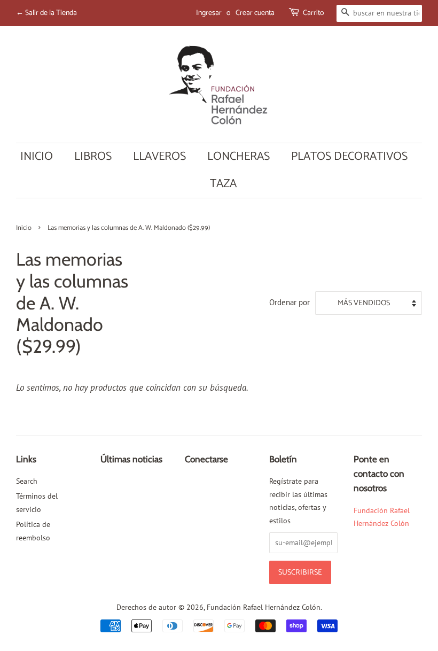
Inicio (36, 156)
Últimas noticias (131, 459)
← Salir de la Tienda (46, 13)
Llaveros (159, 156)
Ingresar (209, 13)
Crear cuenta (255, 13)
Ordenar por (289, 302)
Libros (93, 156)
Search (26, 481)
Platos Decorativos (349, 156)
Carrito (313, 13)
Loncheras (238, 156)
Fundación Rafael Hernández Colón (263, 607)
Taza (223, 183)
